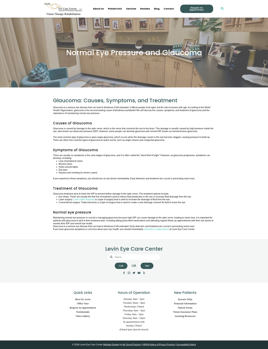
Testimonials (82, 311)
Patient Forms (185, 307)
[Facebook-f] (123, 272)
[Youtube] (139, 272)
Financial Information (185, 303)
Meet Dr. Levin (82, 299)
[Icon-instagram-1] (128, 272)
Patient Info (115, 8)
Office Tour (83, 303)
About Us (98, 8)
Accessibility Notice (186, 344)
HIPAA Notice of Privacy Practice (159, 344)
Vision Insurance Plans (185, 311)
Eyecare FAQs (185, 299)
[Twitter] (134, 272)
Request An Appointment (83, 307)
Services (131, 8)
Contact (169, 8)
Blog (157, 8)
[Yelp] (144, 272)
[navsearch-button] (221, 9)
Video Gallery (83, 316)
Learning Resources (185, 316)
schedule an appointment (156, 229)
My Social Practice (131, 344)
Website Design (111, 344)
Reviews (145, 8)
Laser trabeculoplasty (83, 199)
